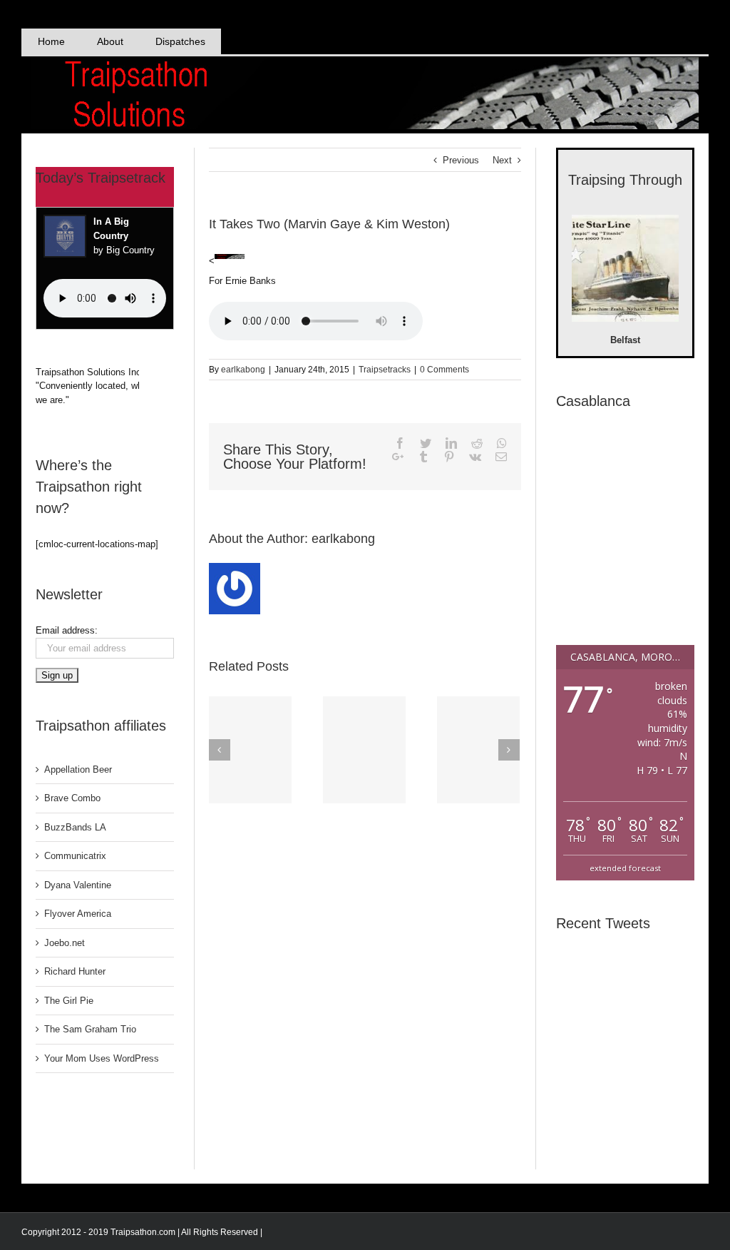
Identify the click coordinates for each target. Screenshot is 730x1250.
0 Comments (444, 370)
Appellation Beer (78, 769)
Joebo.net (64, 943)
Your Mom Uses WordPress (101, 1058)
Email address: (67, 630)
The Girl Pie (68, 1000)
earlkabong (243, 370)
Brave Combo (72, 798)
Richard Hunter (75, 971)
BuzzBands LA (75, 827)
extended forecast (625, 868)
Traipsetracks (385, 370)
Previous (461, 160)
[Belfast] (625, 270)
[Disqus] (365, 987)
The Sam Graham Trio (90, 1029)
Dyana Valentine (77, 885)
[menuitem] (51, 41)
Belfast (625, 340)
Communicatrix (75, 855)
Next (502, 160)
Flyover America (77, 913)
